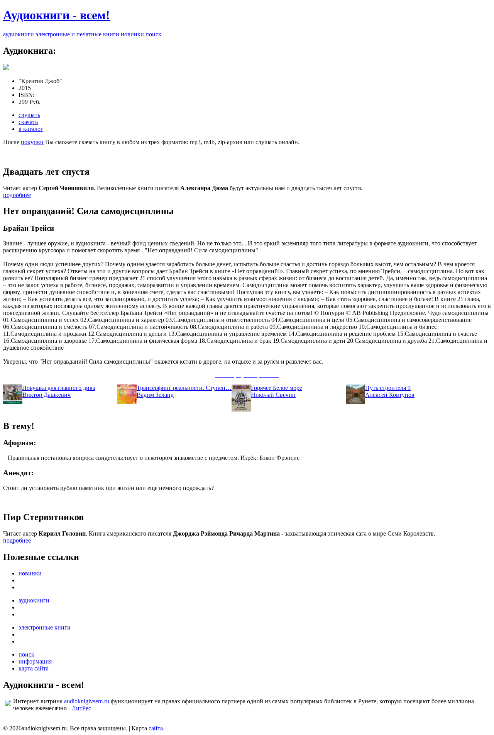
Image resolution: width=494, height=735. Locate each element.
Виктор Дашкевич (46, 394)
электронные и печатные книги (77, 34)
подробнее (17, 195)
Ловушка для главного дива (58, 388)
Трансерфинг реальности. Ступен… (184, 388)
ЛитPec (81, 708)
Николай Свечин (273, 394)
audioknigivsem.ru (86, 701)
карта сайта (34, 668)
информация (35, 661)
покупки (32, 142)
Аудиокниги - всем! (56, 15)
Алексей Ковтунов (389, 394)
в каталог (31, 129)
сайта (156, 728)
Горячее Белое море (276, 388)
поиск (153, 34)
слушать (29, 115)
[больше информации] (6, 68)
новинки (132, 34)
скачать (28, 122)
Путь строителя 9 (388, 388)
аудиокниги (18, 34)
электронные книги (45, 627)
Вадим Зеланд (155, 394)
